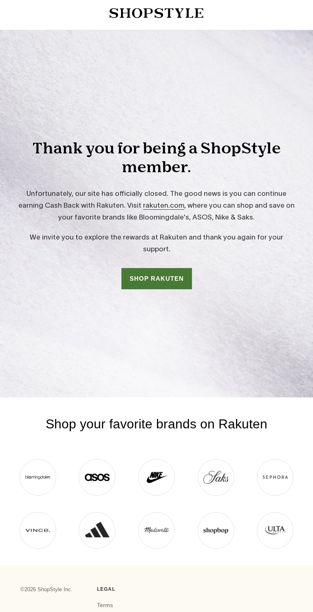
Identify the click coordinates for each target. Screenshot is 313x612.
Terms (105, 605)
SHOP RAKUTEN (157, 278)
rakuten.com (163, 205)
